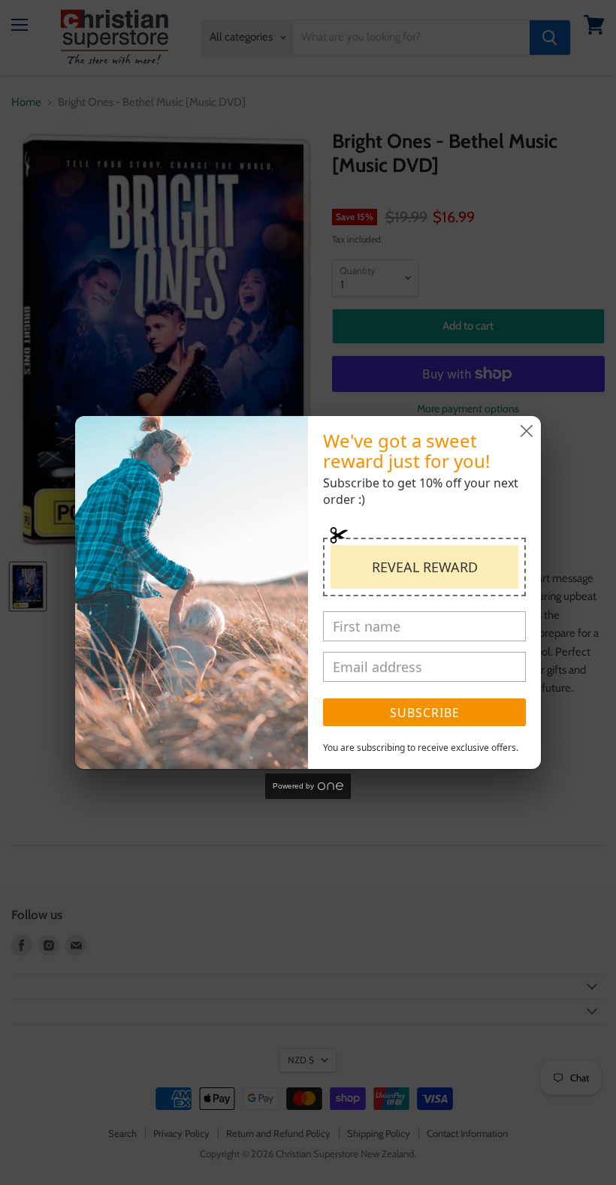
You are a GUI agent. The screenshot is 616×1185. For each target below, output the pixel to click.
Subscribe (425, 712)
